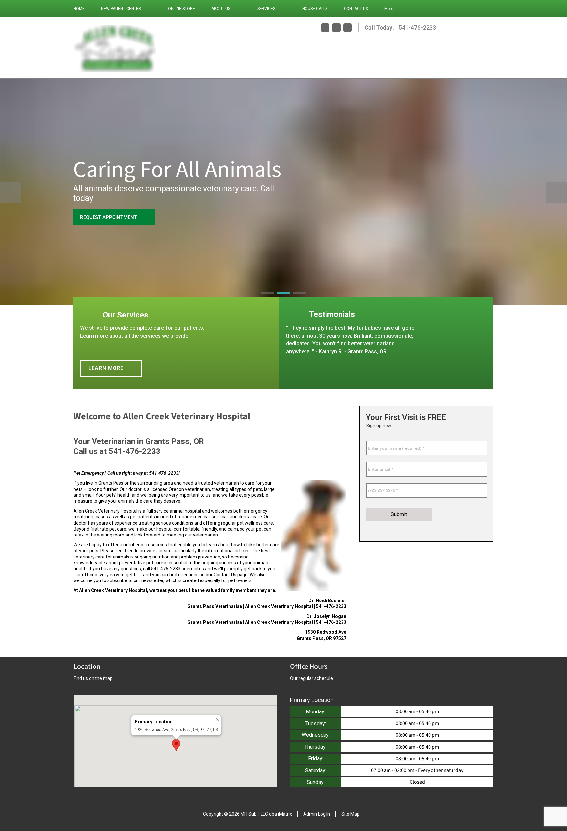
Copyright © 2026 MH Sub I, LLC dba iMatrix (247, 814)
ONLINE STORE (181, 8)
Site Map (350, 814)
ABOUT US (220, 8)
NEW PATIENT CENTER (121, 8)
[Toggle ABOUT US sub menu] (237, 8)
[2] (283, 298)
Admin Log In (316, 814)
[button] (176, 745)
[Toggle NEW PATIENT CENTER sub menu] (148, 8)
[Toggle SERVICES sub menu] (282, 8)
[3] (299, 298)
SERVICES (266, 8)
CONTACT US (356, 8)
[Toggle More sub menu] (400, 8)
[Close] (217, 719)
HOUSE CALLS (314, 8)
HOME (79, 8)
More (388, 8)
